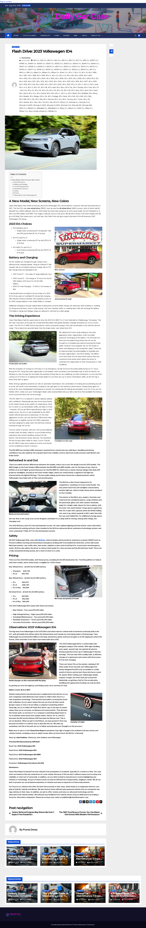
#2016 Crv (23, 69)
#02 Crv (43, 60)
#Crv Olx (43, 96)
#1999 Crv (32, 64)
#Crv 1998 (32, 75)
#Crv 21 (74, 84)
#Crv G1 (31, 90)
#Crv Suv (58, 99)
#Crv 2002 (23, 78)
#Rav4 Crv (72, 108)
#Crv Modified (83, 93)
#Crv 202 (31, 84)
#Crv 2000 (79, 75)
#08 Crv (86, 60)
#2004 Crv (77, 64)
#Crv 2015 (66, 81)
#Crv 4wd (94, 84)
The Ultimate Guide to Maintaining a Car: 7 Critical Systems (55, 859)
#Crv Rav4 (63, 96)
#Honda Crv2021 (39, 105)
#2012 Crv (67, 66)
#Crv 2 (48, 75)
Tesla (84, 35)
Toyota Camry (29, 35)
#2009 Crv (41, 66)
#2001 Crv (50, 64)
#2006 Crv (95, 64)
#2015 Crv (93, 66)
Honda (66, 35)
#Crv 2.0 (55, 75)
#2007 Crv (23, 66)
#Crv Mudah (24, 96)
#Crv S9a (39, 99)
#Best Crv (37, 72)
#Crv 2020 (40, 84)
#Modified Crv (53, 108)
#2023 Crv (85, 69)
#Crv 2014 (58, 81)
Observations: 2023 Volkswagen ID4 (25, 195)
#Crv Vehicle (24, 102)
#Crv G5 (60, 90)
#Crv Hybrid (41, 93)
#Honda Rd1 (76, 105)
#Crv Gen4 (23, 93)
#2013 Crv (76, 66)
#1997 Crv (94, 60)
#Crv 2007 (68, 78)
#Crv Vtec (33, 102)
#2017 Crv (32, 69)
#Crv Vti (41, 102)
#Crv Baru (60, 87)
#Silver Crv (23, 111)
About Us (95, 35)
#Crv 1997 (23, 75)
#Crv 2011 (32, 81)
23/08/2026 (14, 899)
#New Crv (63, 108)
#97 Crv (93, 69)
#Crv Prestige (53, 96)
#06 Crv (72, 60)
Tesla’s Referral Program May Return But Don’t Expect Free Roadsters (33, 813)
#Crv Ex (96, 87)
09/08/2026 (82, 899)
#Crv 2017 (84, 81)
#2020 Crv (58, 69)
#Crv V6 (86, 99)
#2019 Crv (49, 69)
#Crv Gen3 (93, 90)
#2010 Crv (50, 66)
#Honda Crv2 (84, 102)
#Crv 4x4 (23, 87)
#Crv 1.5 (77, 72)
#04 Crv (57, 60)
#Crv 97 (37, 87)
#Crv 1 (71, 72)
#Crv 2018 (93, 81)
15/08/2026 (48, 899)
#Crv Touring (68, 99)
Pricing (16, 193)
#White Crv (52, 111)
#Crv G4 (52, 90)
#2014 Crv (85, 66)
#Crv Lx (64, 93)
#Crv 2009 (86, 78)
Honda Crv (16, 47)
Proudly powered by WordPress (61, 924)
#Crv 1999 (41, 75)
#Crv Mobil (72, 93)
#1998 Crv (23, 64)
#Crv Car (68, 87)
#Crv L (57, 93)
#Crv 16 (85, 72)
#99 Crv (30, 72)
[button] (135, 36)
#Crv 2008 (77, 78)
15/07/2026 (116, 899)
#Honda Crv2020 (25, 105)
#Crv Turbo (78, 99)
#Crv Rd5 (22, 99)
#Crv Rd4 (87, 96)
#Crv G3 (45, 90)
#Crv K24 (50, 93)
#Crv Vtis (48, 102)
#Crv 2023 (66, 84)
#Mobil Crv (32, 108)
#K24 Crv (23, 108)
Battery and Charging (20, 184)
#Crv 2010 (23, 81)
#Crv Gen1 (75, 90)
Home (16, 35)
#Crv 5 (30, 87)
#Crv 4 (86, 84)
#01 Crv (36, 60)
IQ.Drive (41, 540)
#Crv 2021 (49, 84)
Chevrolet (45, 35)
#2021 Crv (67, 69)
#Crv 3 (80, 84)
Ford (56, 35)
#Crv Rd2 (79, 96)
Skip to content (6, 1)
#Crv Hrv (32, 93)
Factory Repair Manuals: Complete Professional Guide (20, 859)
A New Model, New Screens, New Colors (25, 180)
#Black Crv (46, 72)
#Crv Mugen (34, 96)
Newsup (81, 924)
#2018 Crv (41, 69)
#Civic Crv (64, 72)
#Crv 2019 (23, 84)
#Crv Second (48, 99)
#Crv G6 (67, 90)
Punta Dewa (26, 58)
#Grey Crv (64, 102)
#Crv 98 (44, 87)
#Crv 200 (70, 75)
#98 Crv (22, 72)
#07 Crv (79, 60)
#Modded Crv (42, 108)
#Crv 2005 (50, 78)
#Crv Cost (88, 87)
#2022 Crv (76, 69)
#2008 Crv (32, 66)
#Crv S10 (30, 99)
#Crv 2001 (88, 75)
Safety (16, 191)
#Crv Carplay (78, 87)
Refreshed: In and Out (21, 188)
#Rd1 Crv (80, 108)
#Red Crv (88, 108)
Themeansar (90, 924)
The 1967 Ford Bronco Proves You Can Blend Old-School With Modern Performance (79, 813)
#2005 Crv (86, 64)
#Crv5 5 (56, 102)
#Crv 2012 (40, 81)
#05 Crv (65, 60)
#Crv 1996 (92, 72)
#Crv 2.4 (62, 75)
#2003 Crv (68, 64)
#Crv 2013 (49, 81)
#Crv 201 (94, 78)
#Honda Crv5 (66, 105)
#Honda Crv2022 (53, 105)
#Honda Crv (73, 102)
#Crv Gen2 (84, 90)
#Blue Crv (55, 72)
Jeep (75, 35)
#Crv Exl (23, 90)
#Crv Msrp (93, 93)
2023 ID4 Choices (19, 182)
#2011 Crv (59, 66)
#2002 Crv (59, 64)
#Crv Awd (52, 87)
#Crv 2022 (57, 84)
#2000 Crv (41, 64)
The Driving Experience (21, 186)
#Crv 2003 (32, 78)
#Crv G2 (38, 90)
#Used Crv (43, 111)
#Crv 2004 (41, 78)
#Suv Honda (33, 111)
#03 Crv (50, 60)
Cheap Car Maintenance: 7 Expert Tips (89, 859)
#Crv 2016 (75, 81)
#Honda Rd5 (87, 105)
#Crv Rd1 (71, 96)
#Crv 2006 (59, 78)
